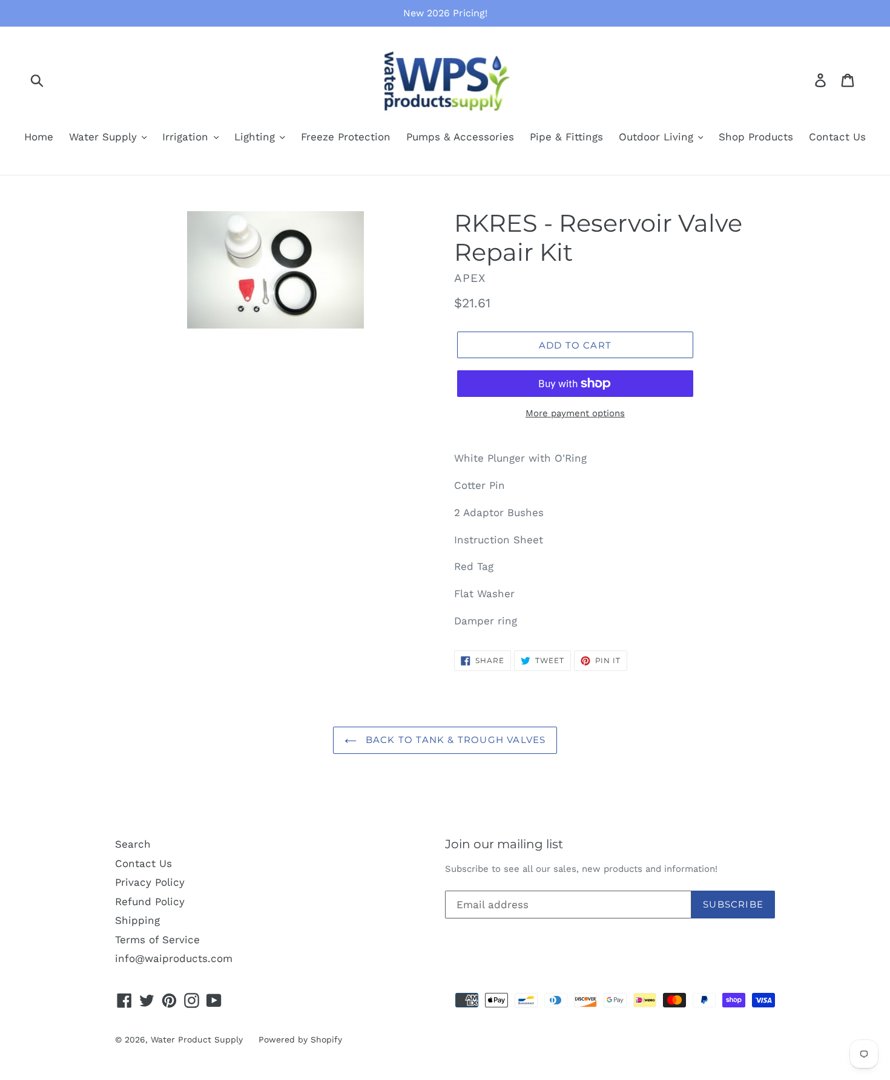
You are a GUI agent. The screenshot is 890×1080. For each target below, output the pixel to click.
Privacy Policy (150, 882)
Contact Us (837, 137)
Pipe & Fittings (566, 137)
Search (133, 844)
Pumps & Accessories (460, 137)
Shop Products (756, 137)
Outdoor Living (658, 137)
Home (38, 137)
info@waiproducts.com (173, 958)
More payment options (575, 413)
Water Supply (104, 137)
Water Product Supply (197, 1039)
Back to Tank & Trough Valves (454, 739)
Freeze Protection (346, 137)
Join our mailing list (504, 844)
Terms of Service (157, 940)
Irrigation (187, 137)
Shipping (137, 920)
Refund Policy (150, 901)
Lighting (256, 137)
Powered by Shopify (300, 1039)
